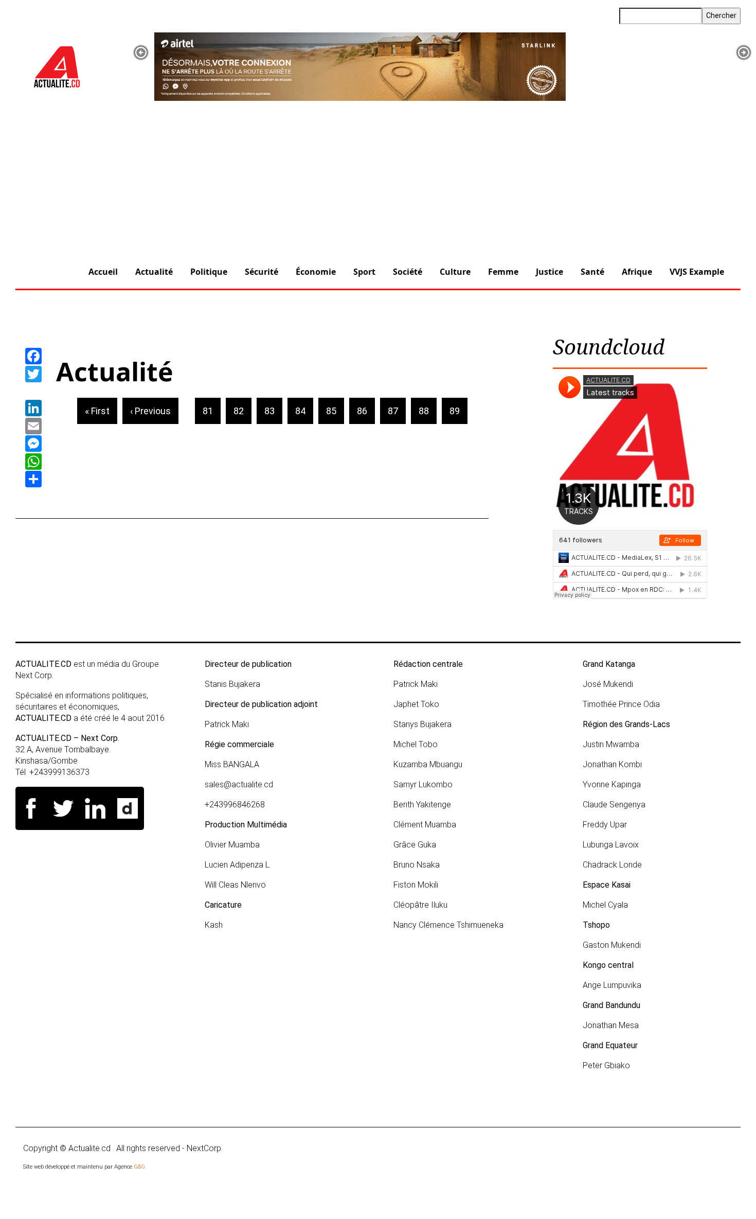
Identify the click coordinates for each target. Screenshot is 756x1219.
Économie (316, 271)
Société (407, 271)
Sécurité (261, 271)
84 (304, 410)
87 (397, 410)
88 (428, 410)
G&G (139, 1166)
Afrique (637, 271)
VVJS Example (697, 271)
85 (335, 410)
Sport (364, 271)
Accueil (103, 271)
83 (273, 410)
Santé (592, 271)
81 (212, 410)
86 (366, 410)
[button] (141, 52)
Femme (503, 271)
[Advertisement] (378, 179)
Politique (208, 271)
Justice (549, 271)
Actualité (154, 271)
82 (242, 410)
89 (458, 410)
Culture (455, 271)
